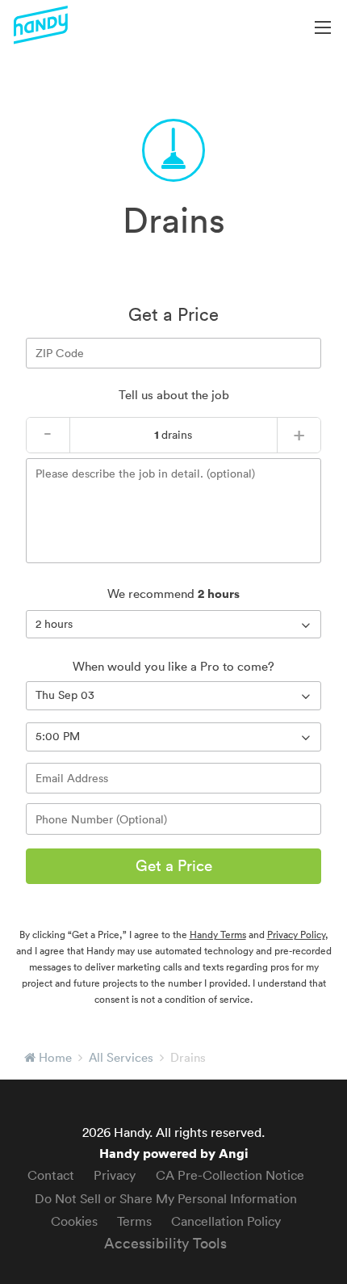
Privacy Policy (296, 934)
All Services (121, 1057)
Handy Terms (218, 934)
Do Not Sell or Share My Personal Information (166, 1198)
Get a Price (174, 865)
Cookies (74, 1221)
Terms (134, 1221)
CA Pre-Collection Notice (230, 1175)
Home (55, 1057)
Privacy (115, 1175)
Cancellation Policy (226, 1221)
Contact (50, 1175)
